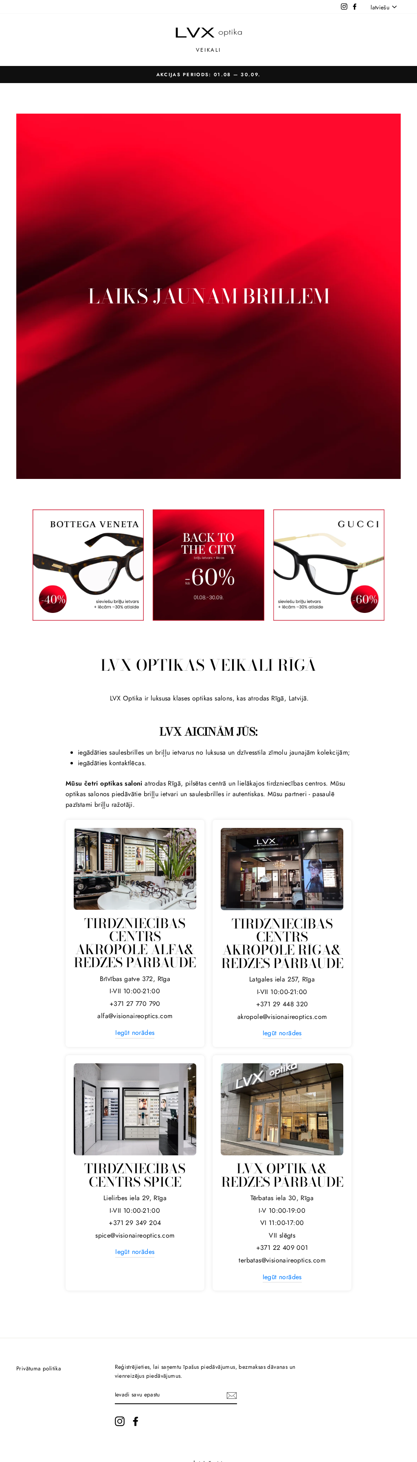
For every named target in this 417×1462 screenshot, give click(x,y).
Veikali (208, 50)
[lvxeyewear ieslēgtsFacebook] (135, 1421)
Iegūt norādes (134, 1032)
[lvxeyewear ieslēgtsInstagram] (120, 1421)
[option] (208, 74)
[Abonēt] (231, 1395)
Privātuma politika (38, 1368)
